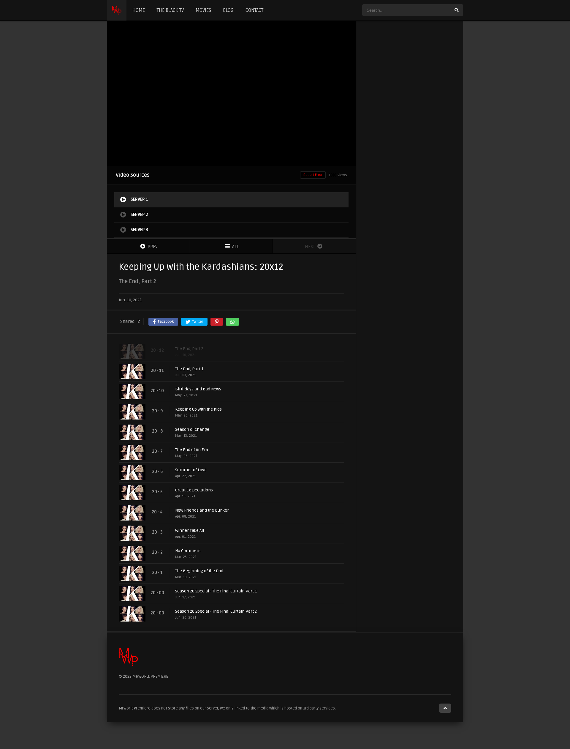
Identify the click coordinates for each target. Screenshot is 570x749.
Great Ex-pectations (194, 490)
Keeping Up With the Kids (198, 409)
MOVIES (203, 10)
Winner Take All (189, 530)
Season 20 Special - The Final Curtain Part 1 (216, 591)
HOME (138, 10)
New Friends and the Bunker (202, 510)
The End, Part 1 (189, 368)
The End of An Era (191, 449)
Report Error (312, 175)
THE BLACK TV (170, 10)
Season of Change (192, 429)
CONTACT (254, 10)
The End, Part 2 (189, 348)
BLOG (228, 10)
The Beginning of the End (199, 570)
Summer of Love (191, 469)
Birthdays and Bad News (198, 389)
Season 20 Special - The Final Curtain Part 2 (216, 611)
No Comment (188, 550)
